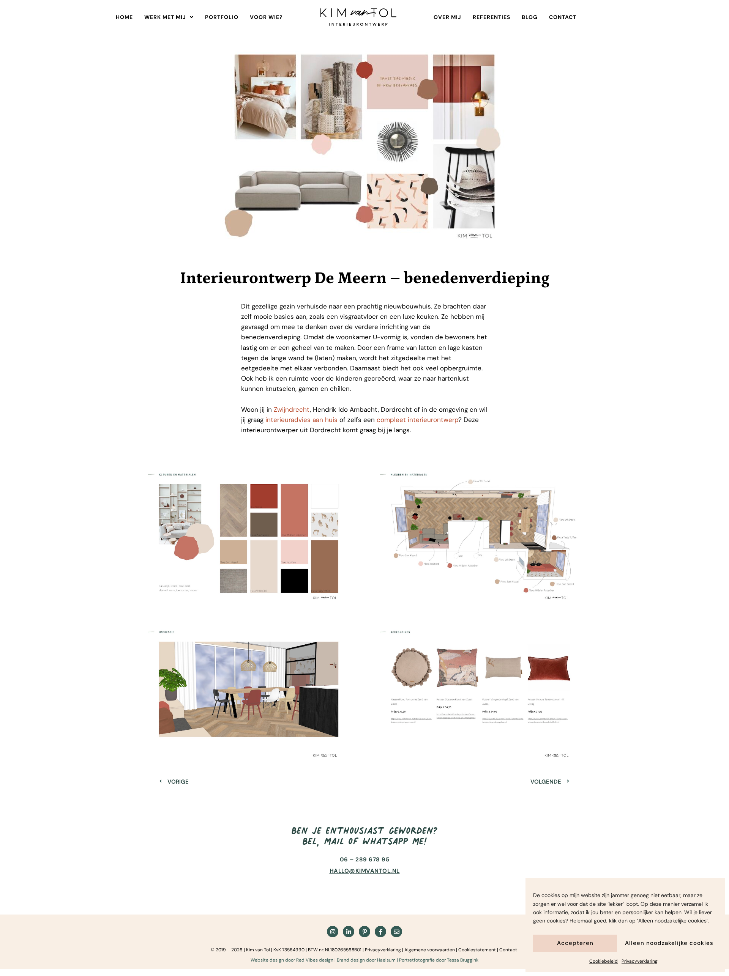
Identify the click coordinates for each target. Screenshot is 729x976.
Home (124, 17)
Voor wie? (266, 17)
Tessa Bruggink (462, 960)
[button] (169, 17)
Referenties (491, 17)
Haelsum (386, 960)
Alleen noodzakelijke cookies (669, 943)
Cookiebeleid (603, 961)
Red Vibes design (314, 960)
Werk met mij (165, 17)
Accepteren (575, 943)
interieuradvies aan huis (301, 420)
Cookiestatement (477, 950)
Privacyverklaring (640, 961)
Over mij (447, 17)
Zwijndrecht (292, 409)
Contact (562, 17)
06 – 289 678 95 (365, 859)
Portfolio (221, 17)
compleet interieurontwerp (417, 420)
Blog (530, 17)
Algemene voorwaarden (429, 950)
